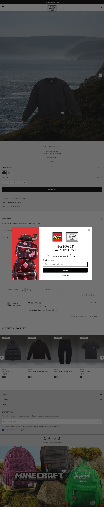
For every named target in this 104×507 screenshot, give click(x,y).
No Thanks (65, 275)
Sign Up (65, 270)
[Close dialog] (89, 230)
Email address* (48, 260)
